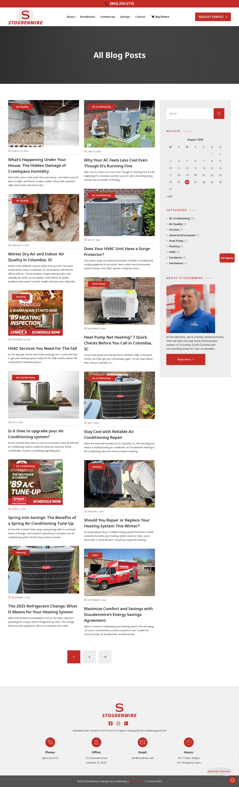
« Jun (169, 196)
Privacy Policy (137, 781)
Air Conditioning (179, 218)
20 (195, 175)
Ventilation (176, 263)
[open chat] (232, 780)
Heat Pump (176, 241)
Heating (174, 246)
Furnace (174, 229)
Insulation (175, 257)
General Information (182, 235)
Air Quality (176, 224)
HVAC (172, 252)
